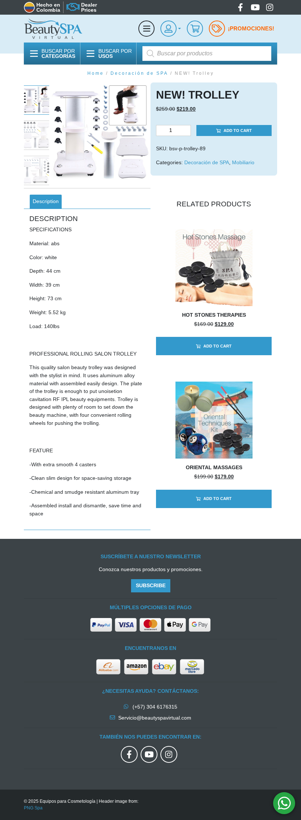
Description (46, 201)
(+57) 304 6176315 (154, 707)
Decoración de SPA (139, 73)
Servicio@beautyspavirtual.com (154, 718)
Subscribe (151, 585)
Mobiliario (243, 162)
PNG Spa (33, 808)
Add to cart (238, 130)
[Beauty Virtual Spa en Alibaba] (109, 666)
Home (95, 73)
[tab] (45, 201)
